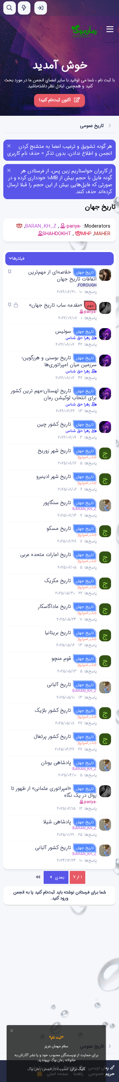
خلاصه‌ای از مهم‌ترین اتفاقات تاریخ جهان (62, 275)
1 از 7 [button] (77, 877)
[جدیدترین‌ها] (24, 8)
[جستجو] (9, 8)
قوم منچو (61, 659)
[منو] (110, 29)
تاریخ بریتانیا (58, 633)
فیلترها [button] (18, 258)
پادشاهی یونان (56, 763)
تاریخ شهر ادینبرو (53, 477)
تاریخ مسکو (59, 529)
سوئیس (63, 331)
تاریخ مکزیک (57, 581)
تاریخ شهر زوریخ (54, 451)
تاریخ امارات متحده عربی (45, 555)
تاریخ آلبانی (59, 685)
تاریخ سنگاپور (57, 503)
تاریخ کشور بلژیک (53, 710)
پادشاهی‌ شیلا (57, 822)
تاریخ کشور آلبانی (53, 848)
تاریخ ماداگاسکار (54, 607)
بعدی (59, 877)
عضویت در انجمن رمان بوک (47, 1069)
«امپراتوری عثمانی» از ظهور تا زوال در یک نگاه (54, 792)
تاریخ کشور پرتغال (52, 737)
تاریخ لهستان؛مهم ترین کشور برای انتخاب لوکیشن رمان (54, 394)
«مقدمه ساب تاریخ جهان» (55, 305)
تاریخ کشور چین (54, 424)
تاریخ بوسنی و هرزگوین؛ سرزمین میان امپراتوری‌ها (59, 361)
